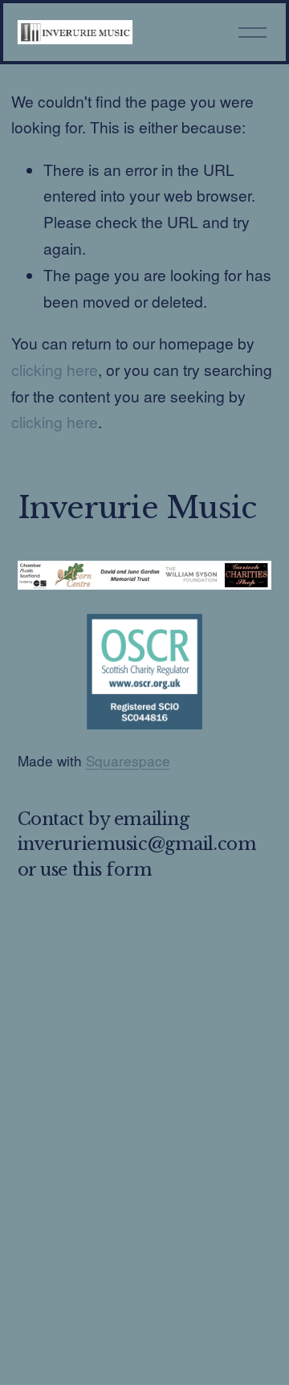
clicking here (54, 369)
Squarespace (128, 760)
